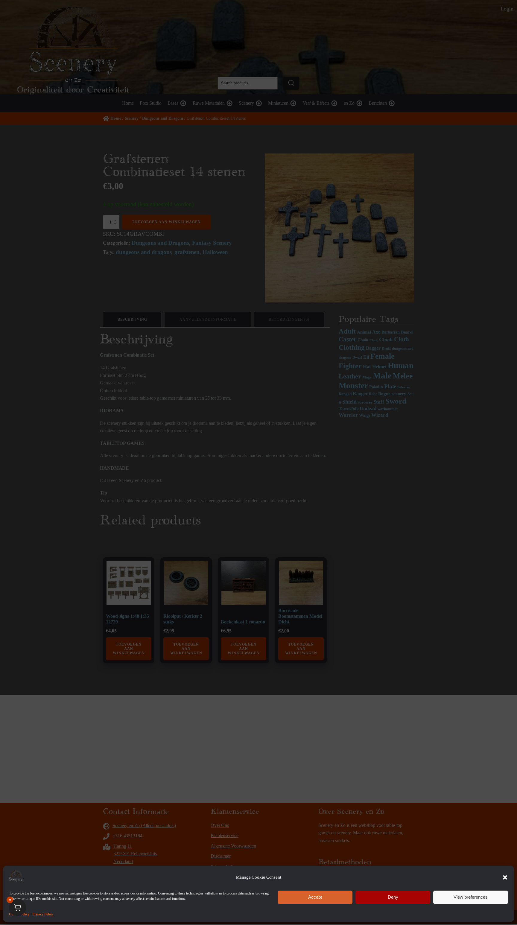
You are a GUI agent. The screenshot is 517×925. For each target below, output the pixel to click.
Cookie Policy (19, 914)
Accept (315, 897)
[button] (505, 877)
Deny (393, 897)
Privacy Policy (42, 914)
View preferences (471, 897)
